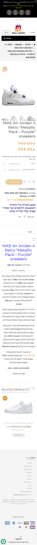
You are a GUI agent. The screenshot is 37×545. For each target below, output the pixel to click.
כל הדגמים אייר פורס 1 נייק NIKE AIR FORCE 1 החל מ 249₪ (18, 423)
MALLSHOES (29, 355)
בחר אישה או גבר (28, 169)
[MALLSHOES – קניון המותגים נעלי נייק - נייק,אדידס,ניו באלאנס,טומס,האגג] (18, 28)
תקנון (29, 485)
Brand (18, 44)
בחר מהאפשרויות (18, 435)
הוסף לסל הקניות (14, 182)
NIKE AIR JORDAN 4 (23, 48)
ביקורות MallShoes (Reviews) (22, 495)
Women (23, 196)
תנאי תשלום (27, 469)
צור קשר (29, 488)
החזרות (29, 476)
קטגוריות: (31, 193)
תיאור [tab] (30, 232)
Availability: (30, 189)
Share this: (30, 217)
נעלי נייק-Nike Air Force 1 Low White (18, 427)
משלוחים (28, 472)
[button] (5, 70)
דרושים (29, 479)
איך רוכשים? (27, 466)
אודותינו (29, 463)
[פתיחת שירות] (3, 541)
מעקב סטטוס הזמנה (25, 491)
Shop (28, 44)
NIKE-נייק (8, 44)
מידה (33, 163)
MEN (7, 193)
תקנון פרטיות (27, 482)
